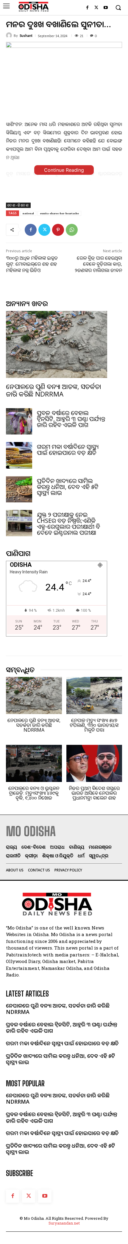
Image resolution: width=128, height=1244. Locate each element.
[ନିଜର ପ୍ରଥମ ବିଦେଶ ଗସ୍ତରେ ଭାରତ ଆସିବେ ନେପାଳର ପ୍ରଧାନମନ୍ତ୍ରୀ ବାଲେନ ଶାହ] (94, 763)
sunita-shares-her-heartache (59, 213)
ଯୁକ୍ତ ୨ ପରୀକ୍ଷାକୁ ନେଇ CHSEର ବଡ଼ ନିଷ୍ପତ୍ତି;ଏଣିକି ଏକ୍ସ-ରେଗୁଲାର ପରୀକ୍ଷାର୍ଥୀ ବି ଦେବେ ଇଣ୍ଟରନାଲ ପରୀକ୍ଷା (68, 524)
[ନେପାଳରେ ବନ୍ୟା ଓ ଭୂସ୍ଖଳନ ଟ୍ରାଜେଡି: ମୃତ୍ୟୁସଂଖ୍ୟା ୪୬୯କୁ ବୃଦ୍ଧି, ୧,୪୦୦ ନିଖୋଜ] (34, 763)
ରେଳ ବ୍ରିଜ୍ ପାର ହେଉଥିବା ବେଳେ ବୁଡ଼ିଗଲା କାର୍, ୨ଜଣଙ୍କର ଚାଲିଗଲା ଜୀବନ (98, 264)
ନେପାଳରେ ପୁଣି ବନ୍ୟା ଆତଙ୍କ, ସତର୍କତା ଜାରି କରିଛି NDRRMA (53, 390)
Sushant (26, 35)
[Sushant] (10, 35)
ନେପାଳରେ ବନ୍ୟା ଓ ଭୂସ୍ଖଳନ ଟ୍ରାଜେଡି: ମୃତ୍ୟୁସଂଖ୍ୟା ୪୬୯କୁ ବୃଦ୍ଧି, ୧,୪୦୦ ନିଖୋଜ (33, 793)
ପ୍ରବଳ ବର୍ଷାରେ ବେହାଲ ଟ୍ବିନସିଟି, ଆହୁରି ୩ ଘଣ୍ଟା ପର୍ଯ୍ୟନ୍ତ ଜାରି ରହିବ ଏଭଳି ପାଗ (71, 419)
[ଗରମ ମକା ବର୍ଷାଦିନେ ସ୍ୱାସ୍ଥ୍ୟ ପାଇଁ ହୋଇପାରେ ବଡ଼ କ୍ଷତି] (19, 455)
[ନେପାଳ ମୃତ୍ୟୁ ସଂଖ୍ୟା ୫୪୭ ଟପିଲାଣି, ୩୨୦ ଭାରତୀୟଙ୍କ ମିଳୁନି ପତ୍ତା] (94, 695)
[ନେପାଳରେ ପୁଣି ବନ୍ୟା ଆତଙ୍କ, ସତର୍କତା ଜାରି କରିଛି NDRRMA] (56, 344)
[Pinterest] (58, 230)
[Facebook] (87, 8)
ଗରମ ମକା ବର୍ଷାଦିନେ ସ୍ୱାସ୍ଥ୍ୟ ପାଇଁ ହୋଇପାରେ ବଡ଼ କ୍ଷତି (68, 450)
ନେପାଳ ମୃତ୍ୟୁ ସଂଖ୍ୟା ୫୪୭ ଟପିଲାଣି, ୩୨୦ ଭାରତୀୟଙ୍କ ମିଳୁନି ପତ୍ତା (94, 725)
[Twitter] (96, 8)
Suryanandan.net (64, 1223)
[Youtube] (105, 8)
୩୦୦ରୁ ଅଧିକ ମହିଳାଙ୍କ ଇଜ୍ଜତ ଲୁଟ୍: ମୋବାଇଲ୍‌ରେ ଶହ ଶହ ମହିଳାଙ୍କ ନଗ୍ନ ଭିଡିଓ (32, 264)
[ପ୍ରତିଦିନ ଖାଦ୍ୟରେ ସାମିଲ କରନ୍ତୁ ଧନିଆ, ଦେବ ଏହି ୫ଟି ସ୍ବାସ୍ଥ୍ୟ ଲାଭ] (19, 489)
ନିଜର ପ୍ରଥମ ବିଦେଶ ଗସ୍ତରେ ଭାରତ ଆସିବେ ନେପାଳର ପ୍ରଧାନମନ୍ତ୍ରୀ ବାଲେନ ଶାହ (94, 793)
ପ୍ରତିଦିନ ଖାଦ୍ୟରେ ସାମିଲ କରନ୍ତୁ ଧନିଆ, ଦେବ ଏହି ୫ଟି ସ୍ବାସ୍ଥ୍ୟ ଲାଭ (68, 487)
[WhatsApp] (72, 230)
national (28, 213)
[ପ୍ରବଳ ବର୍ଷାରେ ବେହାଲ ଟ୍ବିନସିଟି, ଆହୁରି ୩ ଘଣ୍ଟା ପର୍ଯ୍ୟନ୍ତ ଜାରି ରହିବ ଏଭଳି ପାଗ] (19, 421)
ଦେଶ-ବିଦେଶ (18, 205)
